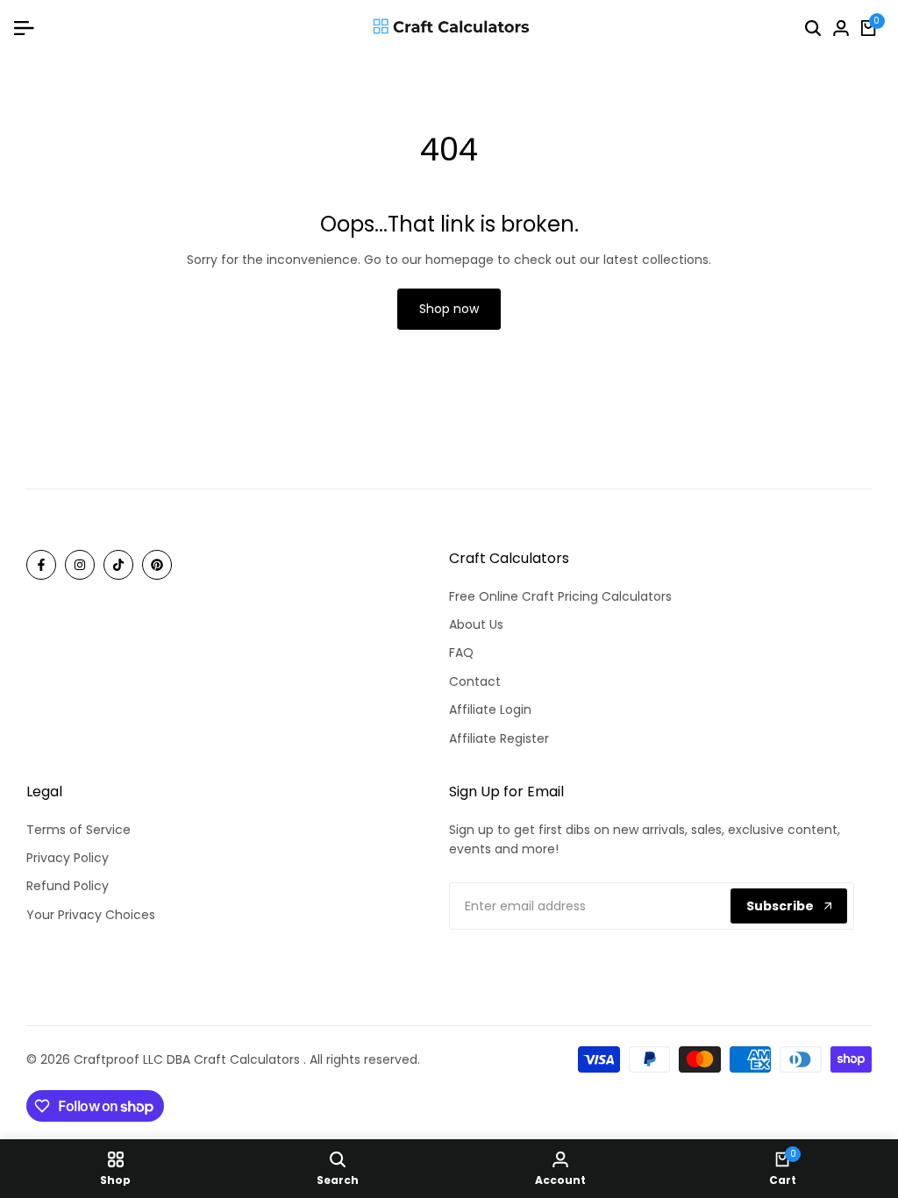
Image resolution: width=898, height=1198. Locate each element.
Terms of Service (78, 829)
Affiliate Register (499, 738)
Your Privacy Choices (90, 914)
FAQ (461, 652)
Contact (475, 681)
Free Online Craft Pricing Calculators (560, 596)
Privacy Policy (67, 857)
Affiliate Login (490, 709)
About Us (476, 624)
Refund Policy (67, 886)
